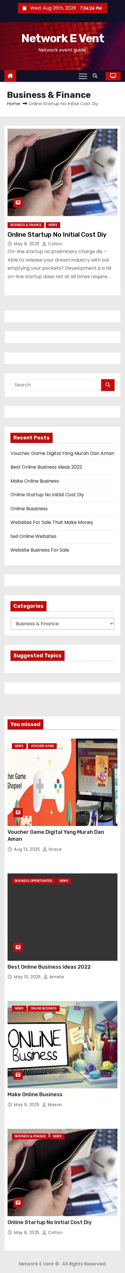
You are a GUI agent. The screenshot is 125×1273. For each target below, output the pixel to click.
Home (13, 103)
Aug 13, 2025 (27, 849)
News (53, 225)
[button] (96, 76)
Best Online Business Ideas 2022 (46, 467)
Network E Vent (62, 38)
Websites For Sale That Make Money (51, 522)
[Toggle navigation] (83, 76)
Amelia (56, 977)
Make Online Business (34, 481)
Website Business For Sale (39, 550)
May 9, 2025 (27, 1105)
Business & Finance (25, 225)
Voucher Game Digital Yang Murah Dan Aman (62, 453)
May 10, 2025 (28, 977)
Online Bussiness (29, 508)
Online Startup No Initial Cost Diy (57, 235)
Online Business (44, 1008)
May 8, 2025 (27, 244)
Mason (54, 1105)
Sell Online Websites (33, 536)
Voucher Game (42, 746)
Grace (54, 849)
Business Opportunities (33, 881)
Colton (55, 244)
